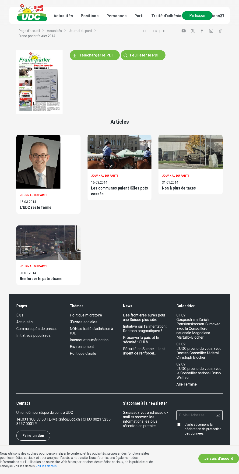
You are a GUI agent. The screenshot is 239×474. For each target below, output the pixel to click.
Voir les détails (46, 466)
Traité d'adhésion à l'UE (172, 15)
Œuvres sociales (83, 322)
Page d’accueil (29, 31)
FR (155, 31)
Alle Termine (186, 384)
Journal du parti (80, 31)
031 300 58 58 (34, 419)
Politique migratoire (86, 315)
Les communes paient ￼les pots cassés (119, 191)
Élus (19, 315)
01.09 (181, 315)
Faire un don (33, 435)
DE (145, 31)
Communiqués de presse (36, 329)
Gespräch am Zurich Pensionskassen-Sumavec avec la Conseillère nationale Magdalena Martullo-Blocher (198, 328)
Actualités (54, 31)
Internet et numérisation (89, 340)
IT (164, 31)
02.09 (181, 364)
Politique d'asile (83, 353)
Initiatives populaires (33, 335)
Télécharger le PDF (96, 55)
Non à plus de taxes (179, 188)
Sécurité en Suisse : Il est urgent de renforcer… (144, 351)
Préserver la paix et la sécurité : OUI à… (141, 339)
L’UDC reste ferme (35, 207)
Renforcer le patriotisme (41, 278)
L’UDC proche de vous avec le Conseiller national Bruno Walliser (198, 373)
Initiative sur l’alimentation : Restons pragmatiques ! (145, 328)
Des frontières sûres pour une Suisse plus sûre (144, 317)
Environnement (82, 346)
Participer (197, 15)
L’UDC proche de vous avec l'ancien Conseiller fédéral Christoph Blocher (198, 353)
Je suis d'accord (218, 458)
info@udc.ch (70, 419)
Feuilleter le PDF (144, 55)
